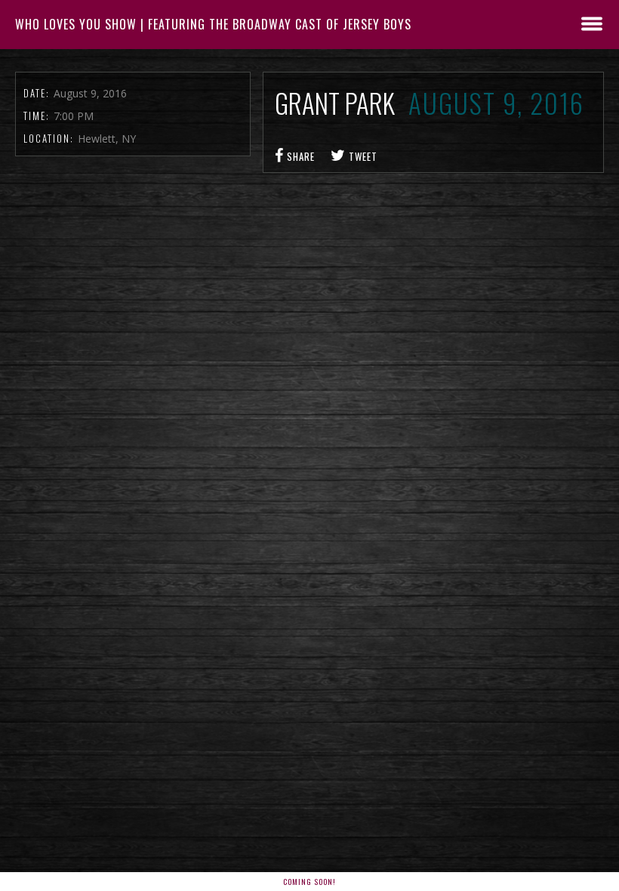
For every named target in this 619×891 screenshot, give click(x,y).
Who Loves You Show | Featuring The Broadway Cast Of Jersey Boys (213, 24)
